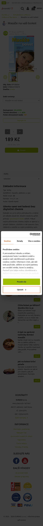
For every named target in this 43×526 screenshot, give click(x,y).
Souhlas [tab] (7, 241)
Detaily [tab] (20, 241)
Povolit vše (21, 282)
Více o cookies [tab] (34, 241)
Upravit (20, 289)
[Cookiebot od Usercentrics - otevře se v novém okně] (30, 234)
